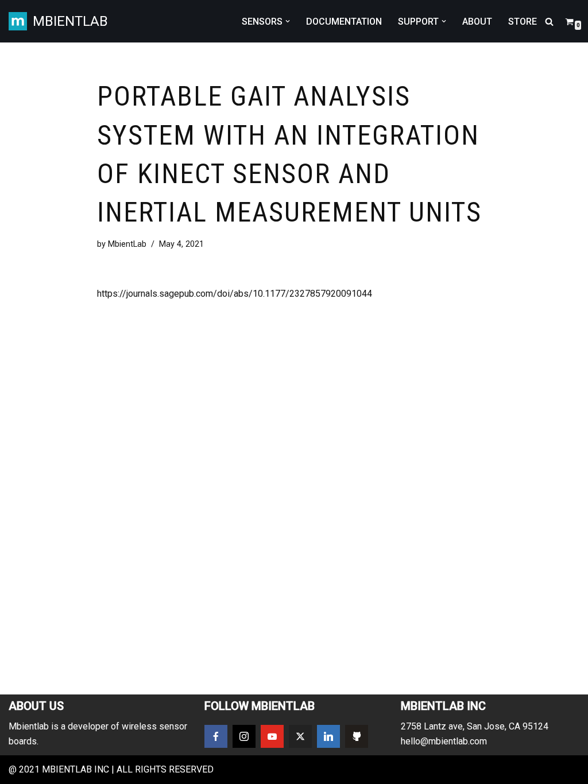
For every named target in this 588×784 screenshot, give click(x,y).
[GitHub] (356, 736)
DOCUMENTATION (344, 21)
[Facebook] (215, 736)
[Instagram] (244, 736)
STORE (522, 21)
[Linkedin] (328, 736)
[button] (287, 21)
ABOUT (477, 21)
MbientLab (127, 244)
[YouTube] (272, 736)
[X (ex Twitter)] (300, 736)
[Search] (549, 21)
